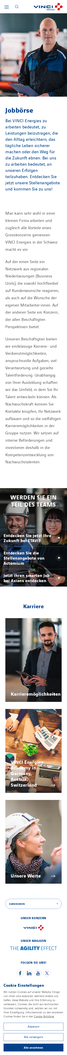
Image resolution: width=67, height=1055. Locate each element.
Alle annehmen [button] (33, 1047)
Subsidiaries (17, 903)
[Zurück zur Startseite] (44, 6)
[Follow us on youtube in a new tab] (38, 973)
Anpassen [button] (33, 1026)
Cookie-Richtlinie (44, 1016)
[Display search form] (16, 6)
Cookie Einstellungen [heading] (24, 985)
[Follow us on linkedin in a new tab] (29, 973)
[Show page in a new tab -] (33, 931)
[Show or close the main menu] (6, 7)
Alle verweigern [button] (33, 1037)
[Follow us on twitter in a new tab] (47, 973)
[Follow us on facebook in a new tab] (20, 973)
